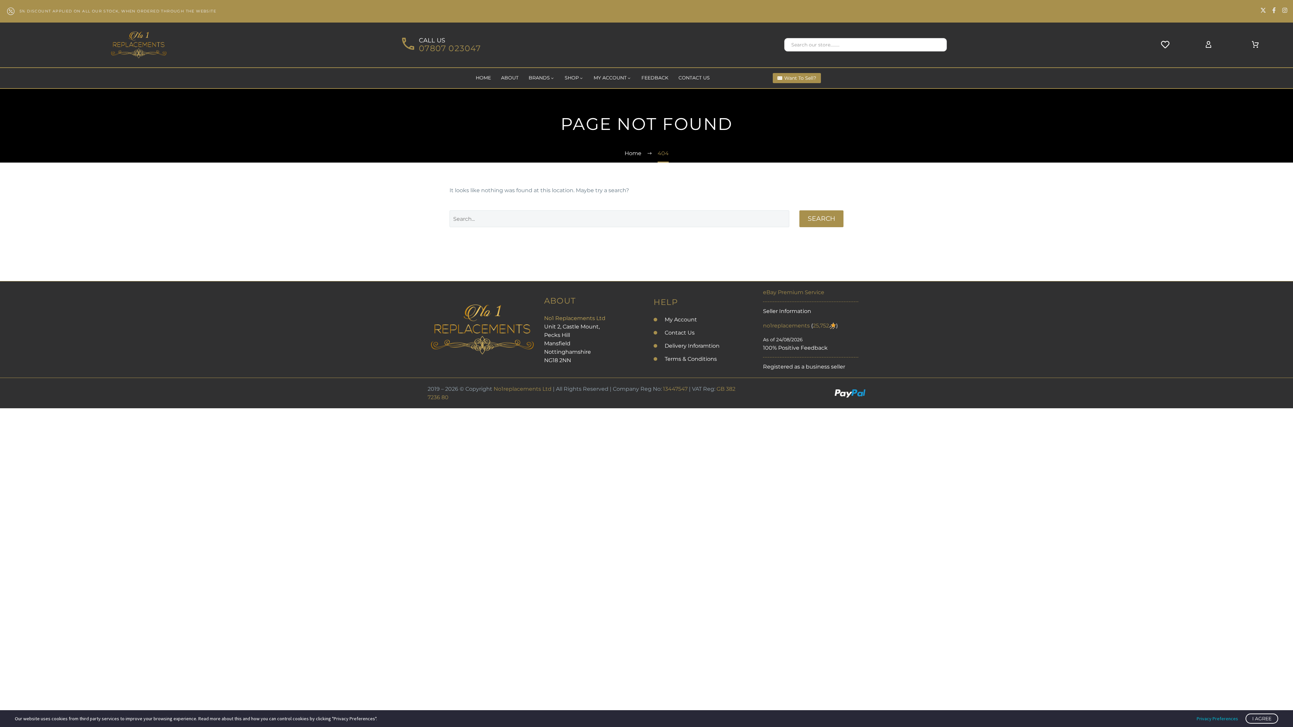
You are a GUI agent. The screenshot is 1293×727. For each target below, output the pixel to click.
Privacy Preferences (1217, 719)
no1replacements (786, 325)
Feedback (654, 78)
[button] (939, 44)
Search (821, 218)
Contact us (694, 78)
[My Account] (1208, 45)
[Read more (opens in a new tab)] (440, 45)
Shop (572, 78)
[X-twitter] (1263, 10)
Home (483, 78)
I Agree (1261, 719)
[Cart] (1255, 45)
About (510, 78)
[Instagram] (1285, 10)
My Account (610, 78)
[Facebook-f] (1274, 10)
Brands (539, 78)
